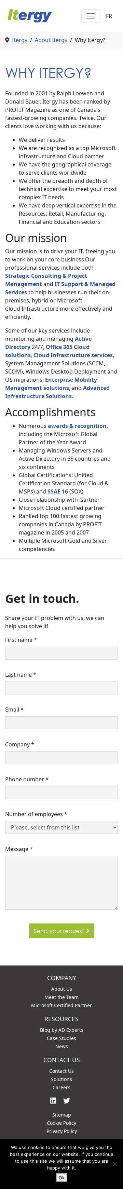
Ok (62, 1177)
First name (21, 640)
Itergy (19, 40)
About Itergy (51, 40)
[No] (114, 1164)
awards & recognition (77, 426)
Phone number (27, 779)
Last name (20, 674)
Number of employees (36, 814)
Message (19, 849)
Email (14, 709)
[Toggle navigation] (90, 16)
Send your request (60, 930)
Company (19, 744)
